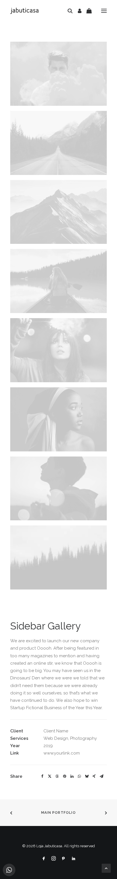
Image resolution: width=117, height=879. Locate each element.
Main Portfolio (58, 813)
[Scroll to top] (106, 867)
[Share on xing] (94, 776)
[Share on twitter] (49, 776)
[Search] (67, 10)
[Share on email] (101, 776)
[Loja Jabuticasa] (24, 11)
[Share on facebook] (42, 776)
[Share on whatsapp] (79, 776)
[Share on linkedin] (71, 776)
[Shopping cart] (87, 10)
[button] (104, 11)
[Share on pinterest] (64, 776)
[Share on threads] (57, 776)
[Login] (77, 10)
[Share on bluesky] (86, 776)
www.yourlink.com (61, 753)
